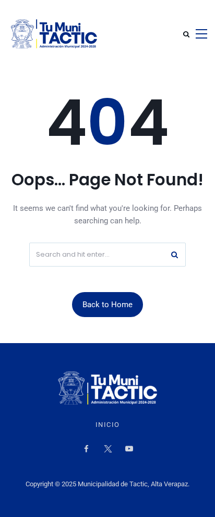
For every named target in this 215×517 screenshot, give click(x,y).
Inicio (107, 424)
